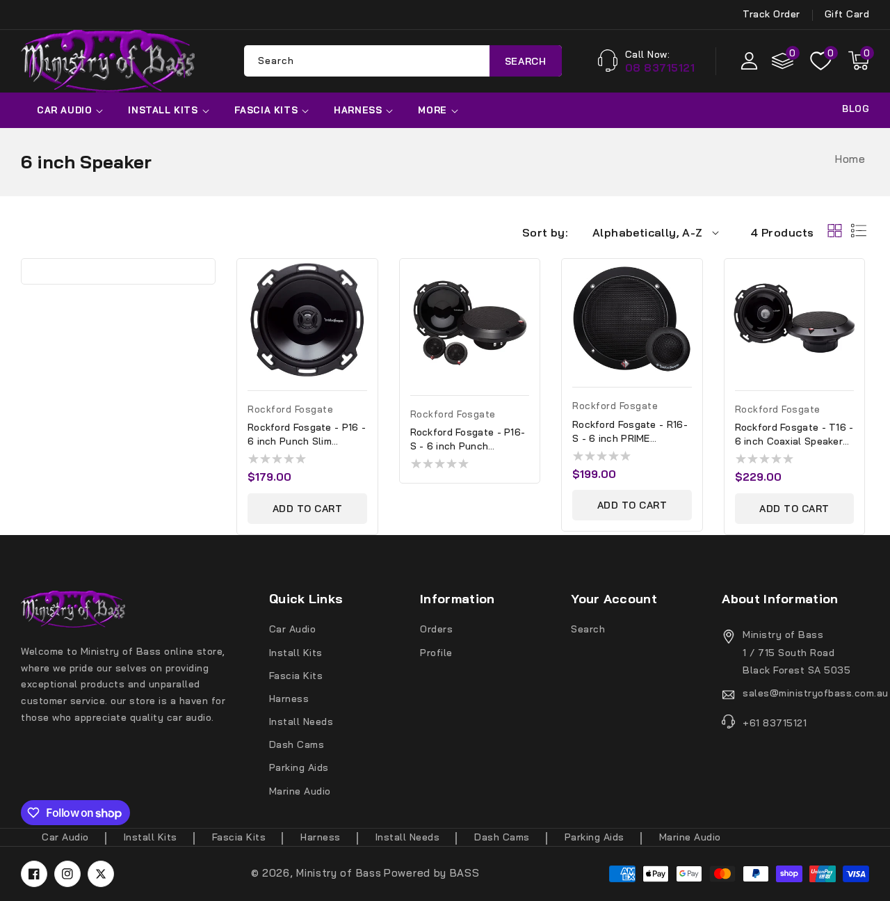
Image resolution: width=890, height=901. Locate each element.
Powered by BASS (432, 872)
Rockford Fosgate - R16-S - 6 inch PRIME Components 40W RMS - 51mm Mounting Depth (630, 431)
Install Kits (162, 109)
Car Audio (64, 109)
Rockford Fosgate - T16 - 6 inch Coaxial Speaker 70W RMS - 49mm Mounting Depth (794, 434)
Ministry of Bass (338, 872)
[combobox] (403, 61)
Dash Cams (297, 744)
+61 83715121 (775, 723)
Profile (436, 652)
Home (850, 159)
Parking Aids (299, 767)
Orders (436, 629)
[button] (858, 60)
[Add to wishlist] (371, 279)
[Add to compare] (371, 309)
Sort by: (545, 232)
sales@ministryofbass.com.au (806, 693)
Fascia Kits (266, 109)
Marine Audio (300, 791)
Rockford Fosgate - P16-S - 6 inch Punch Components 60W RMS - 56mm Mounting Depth (468, 439)
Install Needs (301, 721)
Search (526, 60)
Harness (358, 109)
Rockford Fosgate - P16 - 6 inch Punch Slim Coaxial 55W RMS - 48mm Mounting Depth (307, 434)
